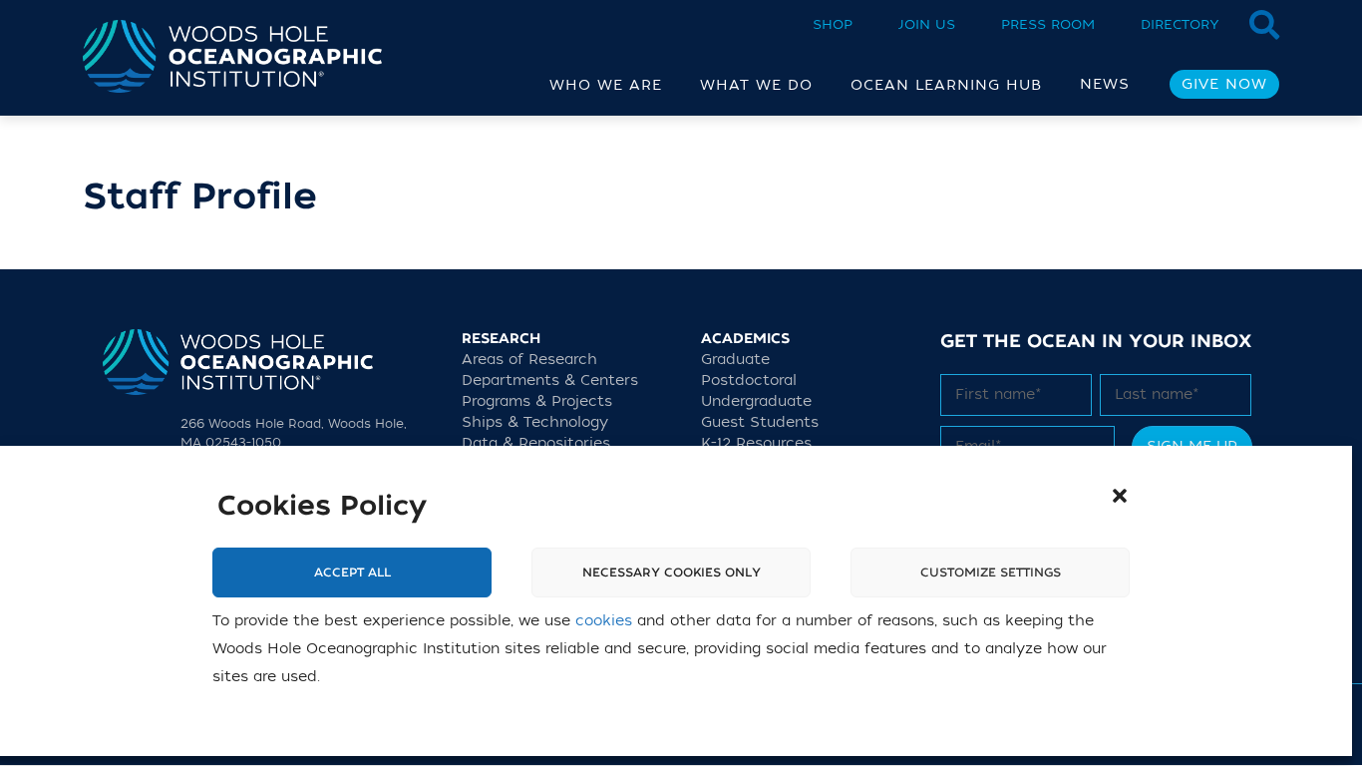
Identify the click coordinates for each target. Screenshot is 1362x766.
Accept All (352, 572)
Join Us (926, 24)
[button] (1120, 496)
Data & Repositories (536, 443)
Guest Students (760, 422)
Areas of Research (529, 359)
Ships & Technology (535, 422)
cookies (603, 620)
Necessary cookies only (671, 572)
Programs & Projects (537, 401)
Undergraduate (756, 401)
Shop (832, 24)
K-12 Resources (756, 443)
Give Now (1224, 84)
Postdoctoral (749, 380)
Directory (1180, 24)
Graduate (735, 359)
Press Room (1048, 24)
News (1105, 84)
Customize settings (990, 572)
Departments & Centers (550, 380)
